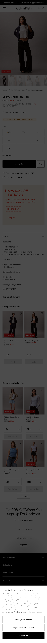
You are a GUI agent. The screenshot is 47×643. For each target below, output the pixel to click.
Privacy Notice (35, 612)
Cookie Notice (20, 612)
